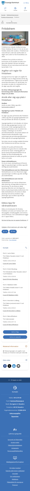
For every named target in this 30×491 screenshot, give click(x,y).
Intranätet (20, 473)
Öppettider (15, 416)
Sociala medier (15, 442)
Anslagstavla (15, 448)
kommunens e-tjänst (8, 107)
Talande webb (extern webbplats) (17, 471)
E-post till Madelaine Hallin (10, 295)
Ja (6, 231)
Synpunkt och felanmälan (15, 439)
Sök (5, 10)
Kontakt (15, 10)
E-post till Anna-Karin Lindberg (11, 311)
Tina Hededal (12, 240)
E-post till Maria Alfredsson (10, 324)
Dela (2, 23)
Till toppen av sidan (16, 380)
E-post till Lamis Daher (9, 263)
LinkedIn (14, 366)
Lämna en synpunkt (15, 337)
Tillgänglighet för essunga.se (15, 482)
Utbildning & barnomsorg (12, 15)
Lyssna (25, 10)
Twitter (9, 366)
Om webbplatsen (15, 476)
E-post (18, 366)
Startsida (3, 15)
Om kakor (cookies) (15, 468)
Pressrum (20, 485)
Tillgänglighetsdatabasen (18, 445)
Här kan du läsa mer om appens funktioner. (15, 220)
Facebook (5, 366)
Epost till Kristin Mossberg (10, 279)
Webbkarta (15, 479)
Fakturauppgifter (15, 413)
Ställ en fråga (15, 332)
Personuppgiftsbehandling (15, 451)
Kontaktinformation (11, 23)
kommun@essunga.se (17, 401)
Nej (14, 231)
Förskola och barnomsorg (7, 17)
